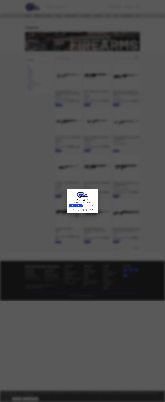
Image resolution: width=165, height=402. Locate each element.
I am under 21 (89, 206)
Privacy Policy (83, 210)
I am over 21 (75, 206)
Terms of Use (93, 209)
